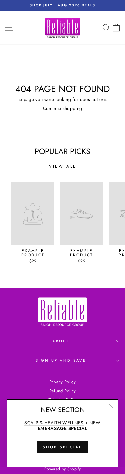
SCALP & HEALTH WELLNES (54, 423)
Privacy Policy (62, 382)
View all (62, 166)
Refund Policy (62, 391)
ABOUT (60, 341)
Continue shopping (62, 109)
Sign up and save (61, 360)
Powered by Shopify (62, 469)
